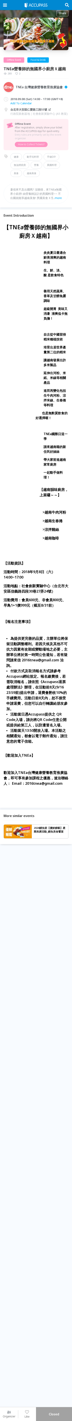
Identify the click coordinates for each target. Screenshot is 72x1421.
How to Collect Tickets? (31, 144)
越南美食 (31, 173)
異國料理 (52, 165)
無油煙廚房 (20, 165)
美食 (16, 173)
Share (62, 13)
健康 (16, 156)
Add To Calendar (21, 103)
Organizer (9, 1416)
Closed (54, 1414)
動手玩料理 (33, 156)
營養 (36, 165)
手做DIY (51, 156)
